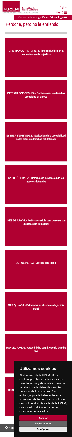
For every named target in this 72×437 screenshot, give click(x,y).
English (63, 7)
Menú (60, 12)
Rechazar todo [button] (43, 423)
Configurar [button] (43, 429)
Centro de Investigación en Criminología (41, 17)
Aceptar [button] (43, 418)
